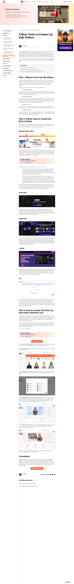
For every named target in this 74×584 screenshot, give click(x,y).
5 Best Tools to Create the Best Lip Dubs (30, 69)
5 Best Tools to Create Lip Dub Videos (8, 56)
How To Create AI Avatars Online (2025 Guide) (8, 52)
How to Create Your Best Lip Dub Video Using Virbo (32, 71)
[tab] (8, 31)
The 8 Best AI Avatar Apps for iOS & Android (8, 45)
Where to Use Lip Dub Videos (28, 67)
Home (20, 30)
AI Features (24, 30)
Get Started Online (37, 341)
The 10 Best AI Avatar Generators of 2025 (7, 42)
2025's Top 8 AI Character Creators (8, 49)
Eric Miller (24, 45)
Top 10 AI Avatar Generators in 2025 (7, 38)
